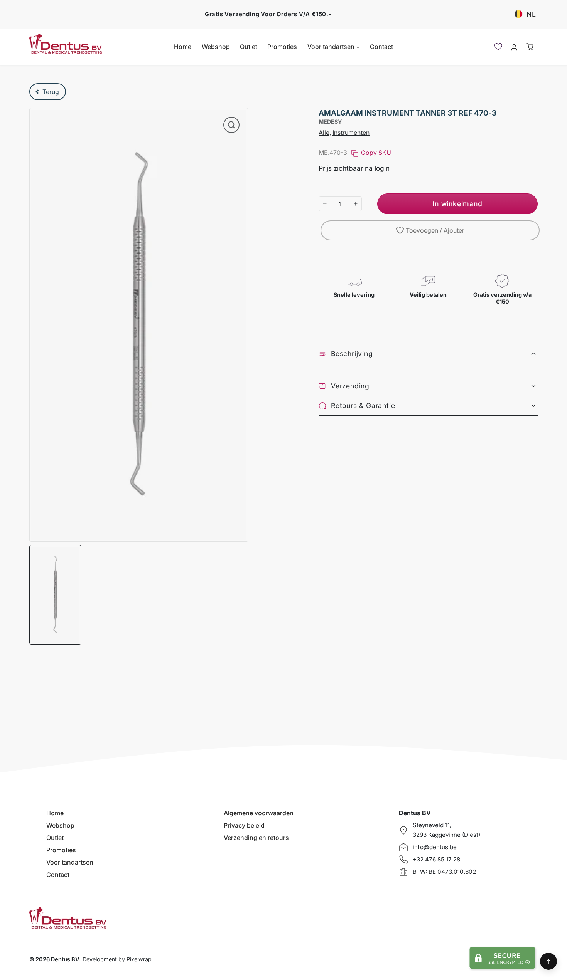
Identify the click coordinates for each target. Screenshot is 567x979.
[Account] (514, 46)
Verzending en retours (256, 837)
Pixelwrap (139, 959)
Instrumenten (351, 132)
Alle (324, 132)
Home (182, 46)
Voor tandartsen (69, 862)
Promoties (282, 46)
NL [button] (531, 14)
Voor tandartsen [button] (331, 46)
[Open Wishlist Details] (498, 46)
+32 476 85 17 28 (436, 859)
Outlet (248, 46)
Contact (381, 46)
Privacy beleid (244, 825)
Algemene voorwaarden (259, 813)
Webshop (216, 46)
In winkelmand (457, 204)
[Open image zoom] (231, 125)
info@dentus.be (435, 847)
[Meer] (355, 203)
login (382, 168)
